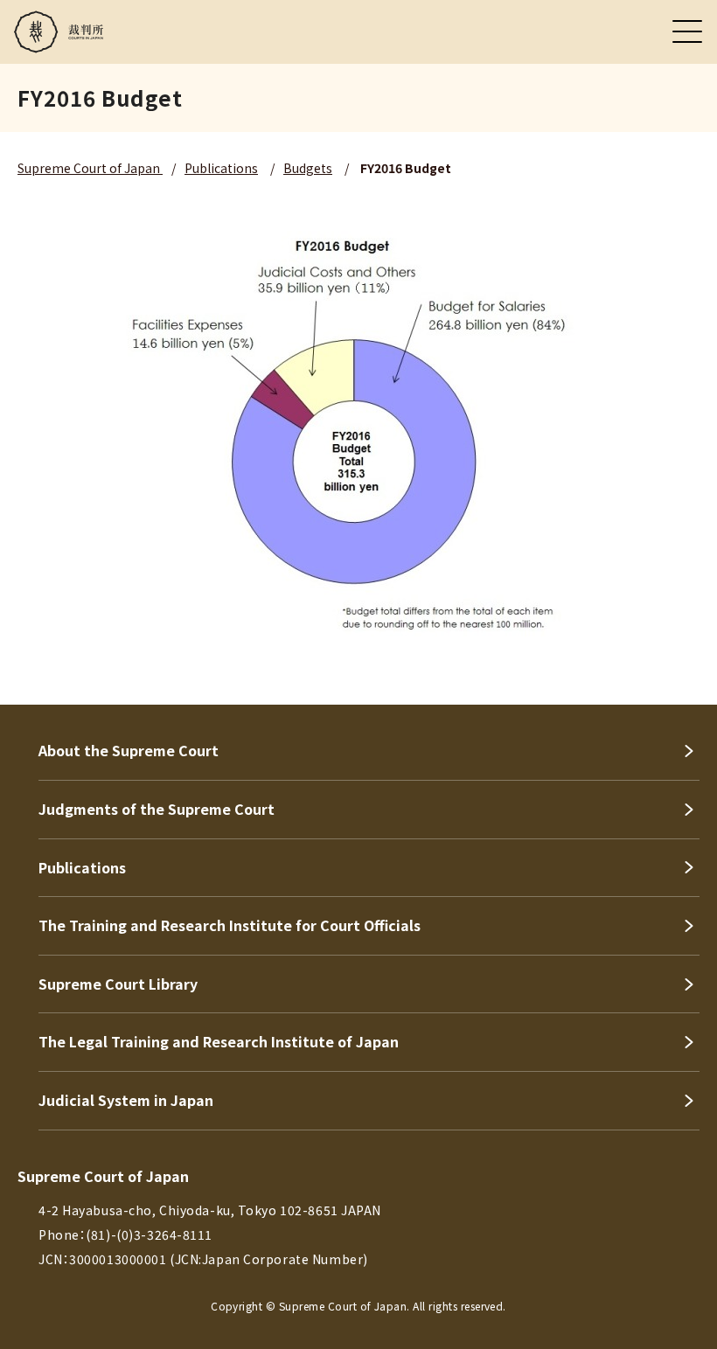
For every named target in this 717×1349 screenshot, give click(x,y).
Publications (221, 168)
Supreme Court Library (118, 983)
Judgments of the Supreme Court (156, 808)
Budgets (307, 168)
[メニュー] (687, 31)
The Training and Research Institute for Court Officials (229, 924)
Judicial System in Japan (125, 1099)
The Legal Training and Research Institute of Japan (218, 1041)
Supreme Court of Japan (90, 168)
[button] (680, 681)
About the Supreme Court (128, 750)
